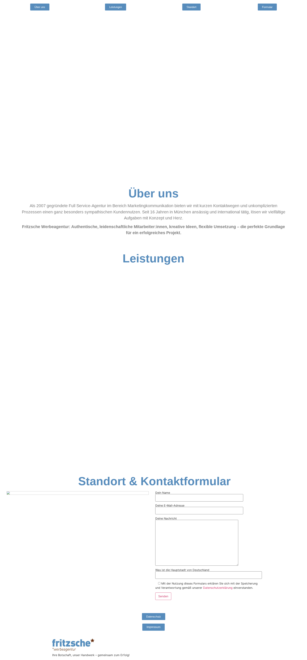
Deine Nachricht (166, 518)
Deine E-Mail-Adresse (169, 505)
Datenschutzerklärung (218, 587)
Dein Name (162, 492)
